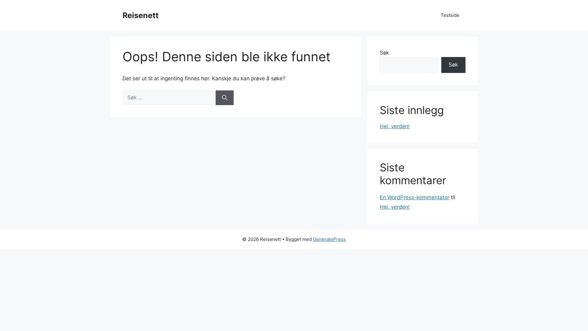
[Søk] (225, 97)
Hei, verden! (395, 126)
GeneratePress (329, 239)
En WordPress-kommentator (414, 197)
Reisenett (141, 15)
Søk (384, 53)
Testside (450, 15)
